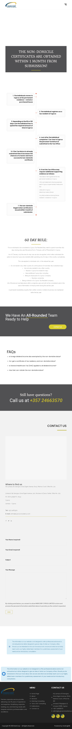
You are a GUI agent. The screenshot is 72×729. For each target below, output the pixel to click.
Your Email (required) (12, 550)
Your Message (10, 570)
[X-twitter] (58, 716)
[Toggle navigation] (66, 4)
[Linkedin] (62, 716)
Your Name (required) (12, 539)
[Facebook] (53, 716)
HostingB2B (66, 726)
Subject (8, 560)
